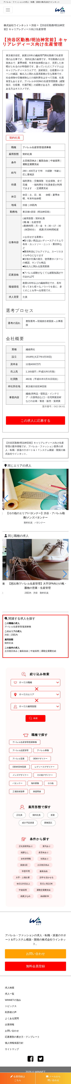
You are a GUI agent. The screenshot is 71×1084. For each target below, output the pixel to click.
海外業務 (35, 783)
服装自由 (43, 160)
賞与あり (47, 846)
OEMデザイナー (40, 758)
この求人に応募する (35, 420)
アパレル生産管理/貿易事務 (37, 147)
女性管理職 (26, 859)
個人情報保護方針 (14, 1043)
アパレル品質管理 (20, 750)
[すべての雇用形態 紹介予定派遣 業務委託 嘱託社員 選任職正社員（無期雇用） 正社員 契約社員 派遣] (35, 706)
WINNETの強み (13, 1000)
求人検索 (9, 987)
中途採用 (55, 160)
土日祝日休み (29, 160)
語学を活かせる (46, 877)
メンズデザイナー (20, 775)
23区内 (33, 205)
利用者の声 (11, 1012)
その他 (50, 783)
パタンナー (17, 783)
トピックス (11, 1006)
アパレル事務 (43, 750)
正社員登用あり (26, 846)
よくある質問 (12, 1018)
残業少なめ (25, 896)
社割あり (45, 859)
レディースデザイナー (44, 767)
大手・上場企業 (23, 877)
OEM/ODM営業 (19, 767)
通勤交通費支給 (31, 164)
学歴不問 (26, 871)
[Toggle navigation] (8, 10)
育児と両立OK (46, 884)
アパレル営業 (18, 758)
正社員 (19, 815)
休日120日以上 (23, 884)
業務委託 (48, 823)
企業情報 (9, 1024)
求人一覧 (9, 993)
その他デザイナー (45, 775)
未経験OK (44, 896)
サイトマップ (12, 1049)
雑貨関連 (37, 791)
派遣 (53, 815)
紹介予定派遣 (28, 823)
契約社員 (14, 137)
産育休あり (44, 852)
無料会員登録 (35, 966)
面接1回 (23, 865)
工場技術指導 (18, 791)
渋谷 (25, 205)
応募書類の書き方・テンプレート (22, 1036)
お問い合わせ (35, 953)
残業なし (25, 852)
